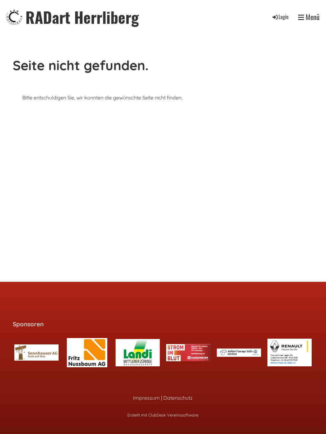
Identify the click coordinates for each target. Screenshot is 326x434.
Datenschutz (178, 398)
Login (283, 17)
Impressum (146, 398)
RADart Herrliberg (82, 17)
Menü (312, 17)
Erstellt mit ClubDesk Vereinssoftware (162, 414)
